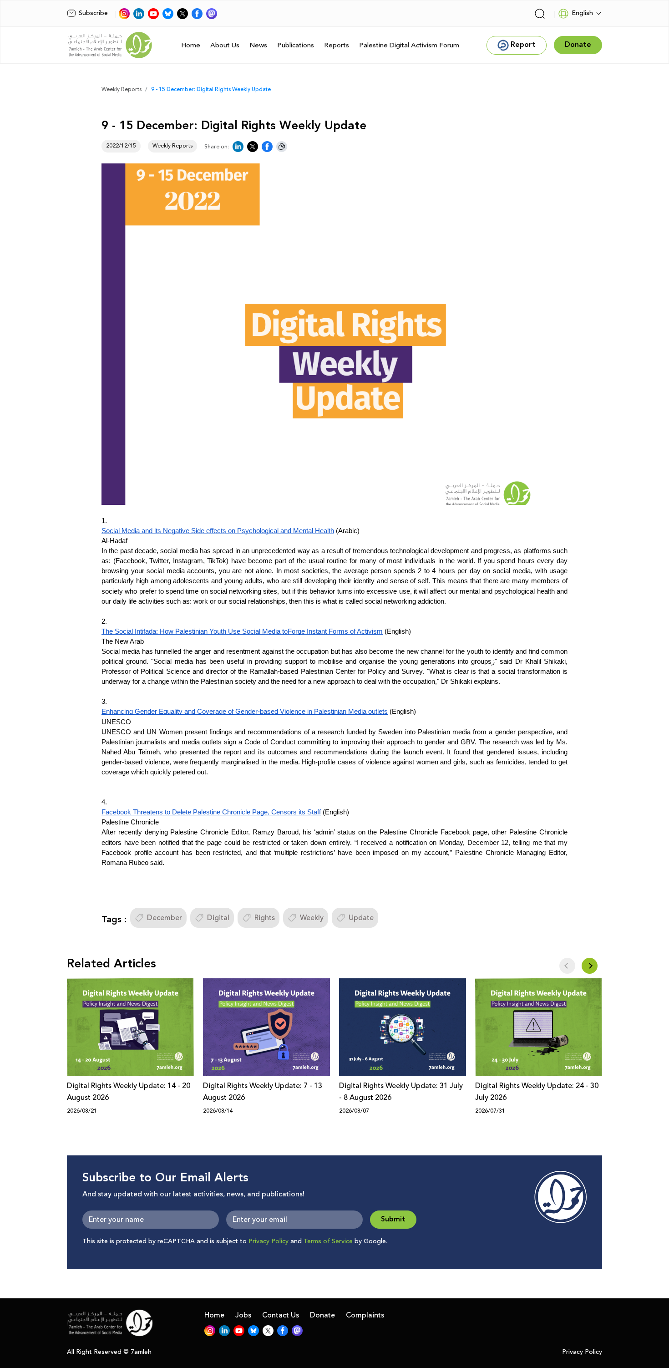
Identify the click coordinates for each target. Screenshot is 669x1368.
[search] (539, 13)
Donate (322, 1315)
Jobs (243, 1315)
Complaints (365, 1315)
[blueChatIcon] (167, 14)
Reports (336, 45)
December (164, 917)
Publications (295, 45)
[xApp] (182, 14)
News (258, 45)
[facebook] (197, 14)
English (582, 13)
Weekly (312, 917)
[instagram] (124, 14)
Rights (264, 917)
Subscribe (93, 13)
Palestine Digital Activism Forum (409, 45)
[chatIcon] (211, 14)
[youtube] (153, 14)
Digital (218, 917)
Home (190, 45)
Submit (393, 1219)
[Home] (110, 45)
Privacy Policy (268, 1241)
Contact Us (280, 1315)
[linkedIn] (138, 14)
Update (361, 917)
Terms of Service (328, 1241)
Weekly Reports (121, 89)
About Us (224, 45)
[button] (590, 966)
